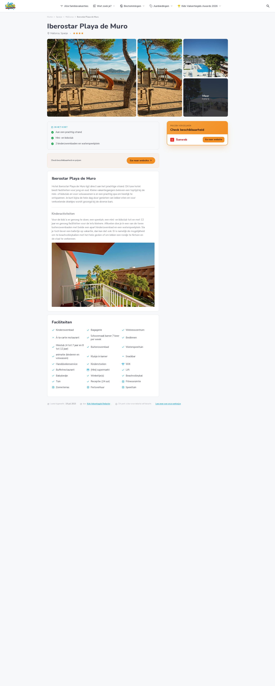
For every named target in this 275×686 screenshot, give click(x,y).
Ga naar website (141, 160)
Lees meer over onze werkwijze (168, 404)
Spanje (59, 17)
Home (50, 17)
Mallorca (70, 17)
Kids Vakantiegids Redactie (98, 404)
